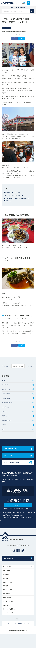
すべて (3, 380)
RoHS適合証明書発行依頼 (23, 623)
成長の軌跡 (6, 574)
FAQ (3, 429)
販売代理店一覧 (7, 597)
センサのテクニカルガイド (8, 402)
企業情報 (5, 578)
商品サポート (5, 384)
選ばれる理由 (6, 570)
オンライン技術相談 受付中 (11, 462)
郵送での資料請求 (8, 558)
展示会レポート (5, 416)
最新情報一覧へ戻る (18, 366)
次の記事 (30, 366)
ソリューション (7, 566)
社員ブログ (4, 411)
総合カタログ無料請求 (9, 609)
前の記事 (6, 366)
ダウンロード (6, 593)
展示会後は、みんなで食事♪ (12, 192)
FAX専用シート (18, 505)
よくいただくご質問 (8, 601)
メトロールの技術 (6, 393)
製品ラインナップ (7, 582)
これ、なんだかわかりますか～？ (14, 195)
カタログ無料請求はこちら (11, 448)
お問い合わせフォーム (10, 455)
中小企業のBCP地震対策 (8, 420)
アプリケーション (6, 398)
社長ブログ (4, 424)
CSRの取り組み (5, 407)
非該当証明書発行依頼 (11, 623)
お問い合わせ (6, 605)
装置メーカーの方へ (8, 589)
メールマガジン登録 (8, 613)
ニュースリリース (6, 389)
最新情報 (5, 586)
